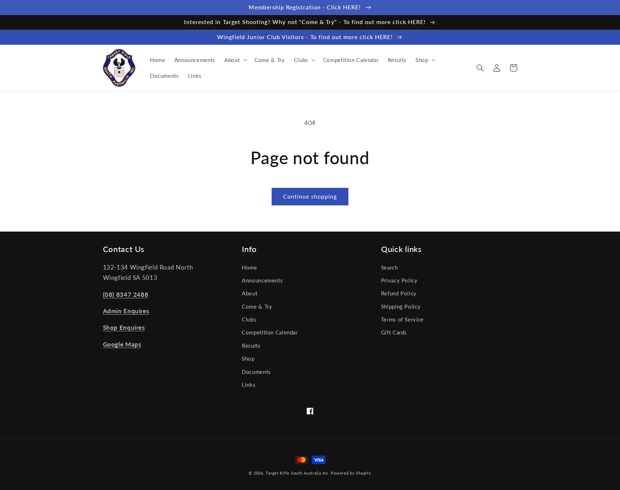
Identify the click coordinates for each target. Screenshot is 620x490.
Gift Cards (394, 332)
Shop (248, 358)
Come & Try (257, 306)
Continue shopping (310, 196)
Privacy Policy (399, 280)
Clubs (249, 319)
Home (249, 267)
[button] (235, 60)
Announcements (262, 280)
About (249, 293)
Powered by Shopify (351, 473)
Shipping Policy (401, 306)
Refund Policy (399, 293)
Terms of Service (402, 319)
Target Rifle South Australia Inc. (297, 473)
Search (389, 267)
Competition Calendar (270, 332)
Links (248, 384)
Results (251, 345)
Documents (256, 371)
